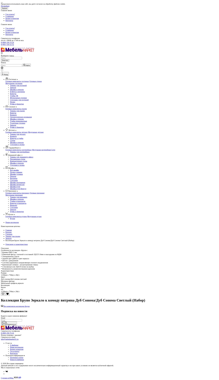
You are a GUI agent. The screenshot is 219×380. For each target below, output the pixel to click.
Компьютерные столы (18, 161)
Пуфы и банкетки (17, 104)
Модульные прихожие (14, 195)
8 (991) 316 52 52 (7, 44)
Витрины (13, 178)
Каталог (8, 232)
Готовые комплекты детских (16, 132)
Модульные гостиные (13, 83)
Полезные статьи (16, 358)
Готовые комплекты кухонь (16, 216)
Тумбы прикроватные (18, 121)
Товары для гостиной (18, 85)
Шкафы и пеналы (17, 90)
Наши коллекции (12, 222)
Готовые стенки (35, 81)
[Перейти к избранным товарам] (2, 71)
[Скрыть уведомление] (2, 2)
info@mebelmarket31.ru (9, 339)
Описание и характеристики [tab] (16, 244)
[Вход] (2, 68)
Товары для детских (18, 134)
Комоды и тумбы (16, 138)
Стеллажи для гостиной (19, 100)
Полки (12, 102)
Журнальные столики (18, 98)
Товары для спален (17, 111)
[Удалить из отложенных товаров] (7, 294)
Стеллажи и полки (17, 145)
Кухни (12, 218)
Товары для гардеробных (20, 152)
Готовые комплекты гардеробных (18, 150)
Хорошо (4, 8)
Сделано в (7, 378)
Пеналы (13, 176)
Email (3, 318)
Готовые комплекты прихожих (17, 193)
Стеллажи (14, 180)
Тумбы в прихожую (17, 201)
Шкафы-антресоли (17, 185)
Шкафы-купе (15, 187)
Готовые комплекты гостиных (17, 81)
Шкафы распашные (17, 182)
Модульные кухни (34, 216)
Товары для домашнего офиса (21, 157)
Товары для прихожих (18, 197)
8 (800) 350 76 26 (7, 42)
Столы (12, 140)
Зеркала (13, 87)
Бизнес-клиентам (12, 18)
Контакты (9, 20)
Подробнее (5, 6)
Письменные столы (17, 159)
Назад (6, 74)
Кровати (13, 115)
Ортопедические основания (21, 117)
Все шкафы (14, 170)
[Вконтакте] (6, 371)
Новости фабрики (17, 360)
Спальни (8, 234)
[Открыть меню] (2, 47)
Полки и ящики (16, 172)
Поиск (3, 63)
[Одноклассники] (6, 374)
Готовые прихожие (37, 193)
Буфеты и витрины (17, 92)
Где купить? (10, 14)
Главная (8, 230)
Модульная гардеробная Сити (43, 150)
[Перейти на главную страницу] (17, 51)
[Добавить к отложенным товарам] (3, 294)
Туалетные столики (17, 123)
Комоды (13, 94)
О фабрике (9, 16)
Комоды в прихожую (18, 203)
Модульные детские (36, 132)
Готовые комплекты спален (16, 109)
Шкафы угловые (16, 174)
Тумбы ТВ (14, 96)
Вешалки (13, 205)
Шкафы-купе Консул (18, 189)
